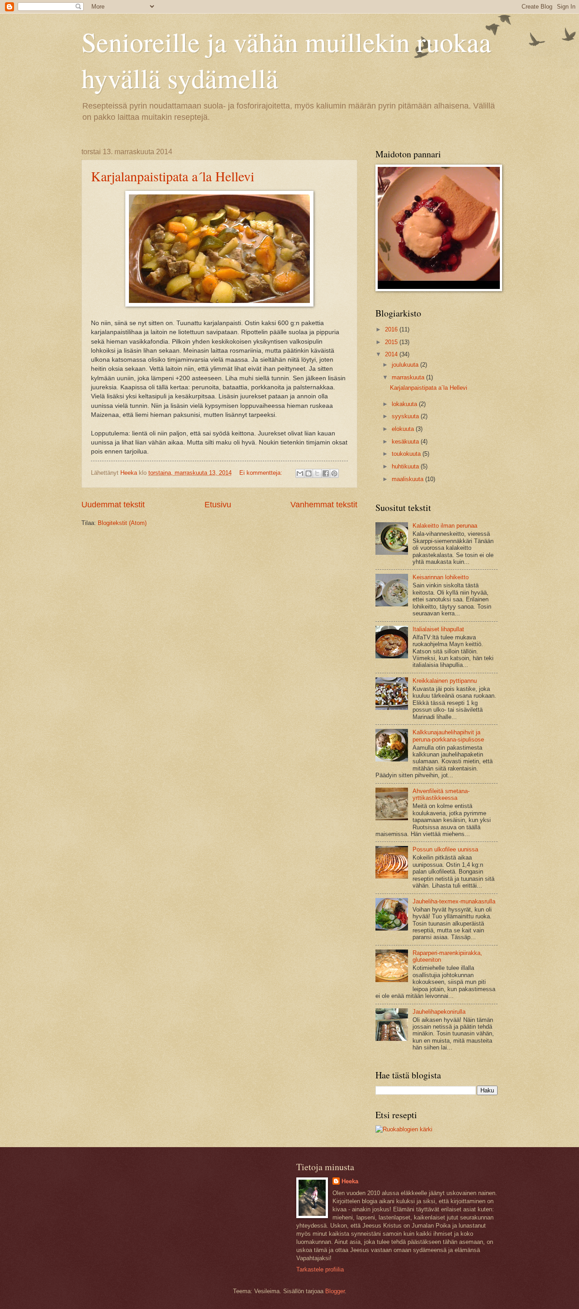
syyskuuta (406, 416)
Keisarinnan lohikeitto (441, 577)
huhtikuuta (406, 466)
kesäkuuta (406, 441)
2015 (392, 342)
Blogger (335, 1291)
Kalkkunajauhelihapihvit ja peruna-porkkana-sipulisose (448, 735)
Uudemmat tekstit (113, 504)
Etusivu (217, 504)
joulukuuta (406, 364)
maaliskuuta (408, 479)
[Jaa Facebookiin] (325, 473)
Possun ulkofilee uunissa (445, 849)
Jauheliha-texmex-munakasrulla (454, 901)
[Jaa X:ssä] (317, 473)
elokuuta (404, 428)
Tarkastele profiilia (320, 1269)
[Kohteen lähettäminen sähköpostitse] (299, 473)
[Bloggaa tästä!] (308, 473)
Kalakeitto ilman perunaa (445, 525)
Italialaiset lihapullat (438, 629)
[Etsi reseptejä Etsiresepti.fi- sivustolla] (403, 1129)
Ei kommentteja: (261, 472)
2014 (392, 354)
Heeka (350, 1181)
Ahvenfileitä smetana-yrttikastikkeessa (441, 794)
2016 (392, 329)
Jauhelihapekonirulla (439, 1011)
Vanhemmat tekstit (323, 504)
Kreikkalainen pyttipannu (445, 680)
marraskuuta (409, 377)
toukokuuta (407, 453)
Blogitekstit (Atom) (122, 523)
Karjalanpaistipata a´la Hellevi (172, 176)
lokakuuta (405, 404)
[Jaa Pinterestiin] (334, 473)
